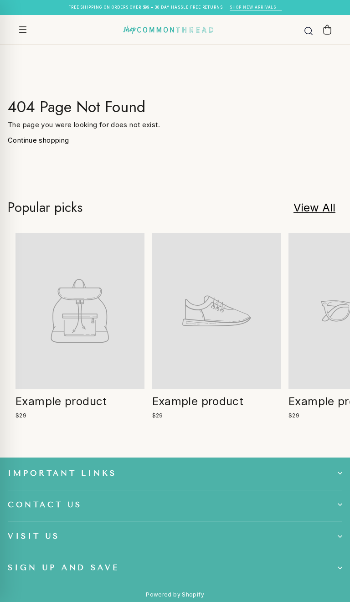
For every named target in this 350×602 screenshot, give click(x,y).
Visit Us (34, 536)
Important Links (62, 473)
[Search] (309, 29)
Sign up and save (63, 567)
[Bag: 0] (327, 29)
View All (314, 207)
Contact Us (45, 504)
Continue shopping (38, 140)
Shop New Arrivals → (256, 7)
